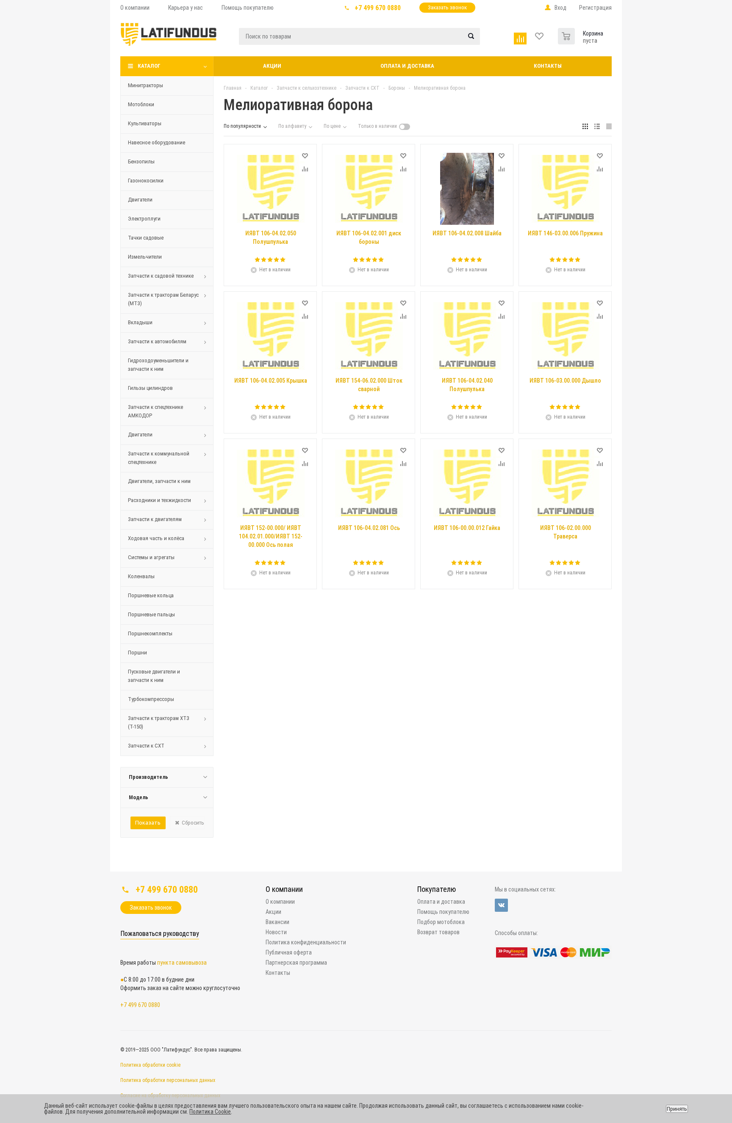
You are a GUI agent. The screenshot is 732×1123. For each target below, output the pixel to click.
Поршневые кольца (151, 595)
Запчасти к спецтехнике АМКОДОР (155, 411)
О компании (284, 889)
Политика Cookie (210, 1111)
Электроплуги (144, 218)
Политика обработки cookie (150, 1065)
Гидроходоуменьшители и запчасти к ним (158, 364)
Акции (272, 66)
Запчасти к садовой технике (161, 276)
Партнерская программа (296, 962)
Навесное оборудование (156, 142)
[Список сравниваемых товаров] (521, 36)
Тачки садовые (146, 238)
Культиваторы (144, 123)
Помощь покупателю (443, 911)
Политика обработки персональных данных (167, 1080)
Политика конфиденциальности (306, 942)
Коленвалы (141, 576)
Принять (677, 1109)
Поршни (137, 652)
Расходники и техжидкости (159, 500)
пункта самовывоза (182, 962)
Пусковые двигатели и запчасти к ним (154, 675)
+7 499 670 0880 (378, 8)
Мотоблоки (141, 104)
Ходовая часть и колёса (156, 538)
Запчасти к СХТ (146, 745)
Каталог (149, 66)
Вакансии (277, 922)
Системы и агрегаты (151, 557)
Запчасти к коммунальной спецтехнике (158, 457)
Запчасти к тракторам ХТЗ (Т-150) (158, 722)
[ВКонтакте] (501, 905)
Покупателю (436, 889)
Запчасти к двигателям (155, 519)
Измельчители (145, 257)
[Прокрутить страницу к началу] (659, 868)
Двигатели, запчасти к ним (159, 481)
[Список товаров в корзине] (567, 34)
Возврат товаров (438, 932)
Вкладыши (140, 322)
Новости (276, 932)
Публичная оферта (289, 952)
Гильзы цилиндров (150, 388)
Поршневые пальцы (151, 614)
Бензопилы (141, 161)
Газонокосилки (146, 180)
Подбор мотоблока (441, 922)
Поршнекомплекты (150, 633)
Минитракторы (145, 85)
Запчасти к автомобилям (157, 341)
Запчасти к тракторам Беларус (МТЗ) (163, 299)
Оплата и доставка (407, 66)
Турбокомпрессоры (151, 699)
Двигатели (140, 199)
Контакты (548, 66)
